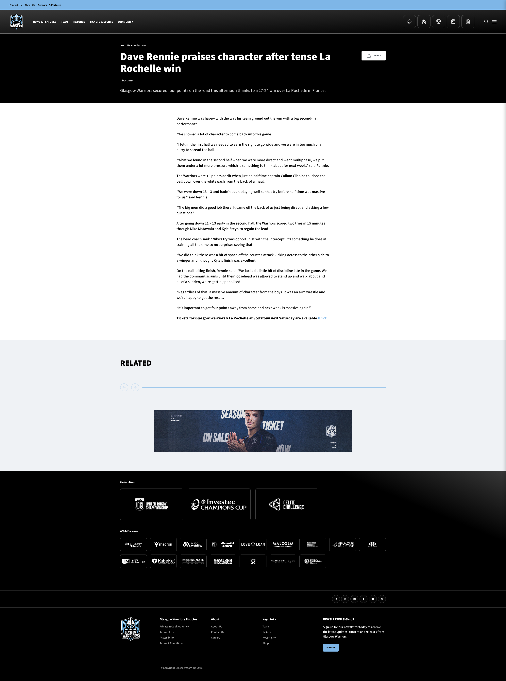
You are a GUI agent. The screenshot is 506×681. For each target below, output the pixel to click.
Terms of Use (167, 632)
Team (64, 22)
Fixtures (79, 22)
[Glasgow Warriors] (16, 21)
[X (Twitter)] (345, 599)
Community (125, 22)
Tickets (266, 632)
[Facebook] (363, 599)
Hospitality (269, 638)
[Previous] (125, 387)
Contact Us (15, 5)
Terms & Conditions (171, 643)
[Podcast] (382, 599)
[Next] (135, 387)
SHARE (377, 55)
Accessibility (167, 638)
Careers (215, 638)
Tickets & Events (101, 22)
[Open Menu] (494, 21)
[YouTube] (373, 599)
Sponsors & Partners (49, 5)
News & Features (44, 22)
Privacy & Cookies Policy (174, 627)
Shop (265, 643)
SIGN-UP (330, 647)
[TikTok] (336, 599)
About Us (30, 5)
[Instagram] (354, 599)
